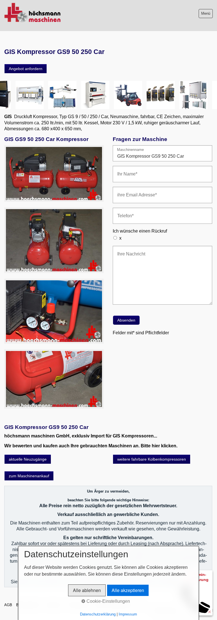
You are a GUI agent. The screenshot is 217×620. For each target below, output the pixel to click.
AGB (8, 605)
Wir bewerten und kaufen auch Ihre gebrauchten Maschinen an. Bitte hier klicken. (90, 445)
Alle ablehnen (87, 590)
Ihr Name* (125, 170)
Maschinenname (130, 150)
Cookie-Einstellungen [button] (107, 601)
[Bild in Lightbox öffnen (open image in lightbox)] (54, 173)
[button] (25, 68)
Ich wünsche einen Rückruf (140, 231)
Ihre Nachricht (128, 250)
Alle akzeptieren (128, 590)
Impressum (128, 614)
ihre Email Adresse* (133, 191)
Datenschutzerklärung (98, 614)
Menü (205, 13)
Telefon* (123, 212)
